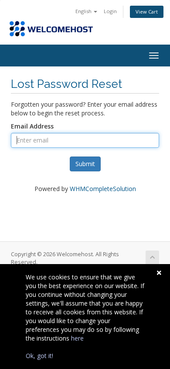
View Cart (147, 11)
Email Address (32, 126)
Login (110, 11)
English (84, 11)
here (77, 338)
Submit (85, 164)
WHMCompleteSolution (103, 188)
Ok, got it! (39, 356)
